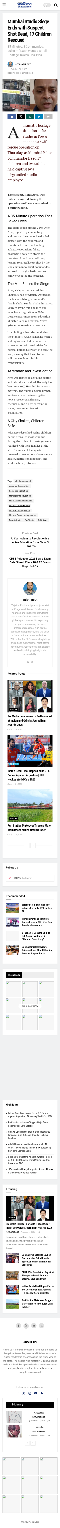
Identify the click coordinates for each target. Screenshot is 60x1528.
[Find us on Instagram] (29, 1393)
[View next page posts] (33, 845)
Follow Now (31, 1006)
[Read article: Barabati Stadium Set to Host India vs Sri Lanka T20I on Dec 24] (12, 908)
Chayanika (39, 1412)
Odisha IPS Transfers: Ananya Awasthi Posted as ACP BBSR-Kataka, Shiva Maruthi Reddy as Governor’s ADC (30, 1160)
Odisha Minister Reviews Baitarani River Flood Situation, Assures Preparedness (37, 950)
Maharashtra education (20, 496)
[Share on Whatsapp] (30, 116)
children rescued (23, 481)
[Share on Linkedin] (39, 116)
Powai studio (15, 520)
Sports (14, 764)
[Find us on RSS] (41, 1325)
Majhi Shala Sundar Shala (20, 501)
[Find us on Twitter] (26, 1326)
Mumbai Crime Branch (19, 505)
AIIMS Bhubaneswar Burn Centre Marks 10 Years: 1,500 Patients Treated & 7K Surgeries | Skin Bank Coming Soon (29, 1147)
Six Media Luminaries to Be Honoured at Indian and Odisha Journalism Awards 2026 (30, 720)
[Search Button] (56, 5)
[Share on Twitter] (21, 116)
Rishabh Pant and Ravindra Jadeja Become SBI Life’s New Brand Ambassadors (37, 922)
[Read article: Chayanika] (14, 1417)
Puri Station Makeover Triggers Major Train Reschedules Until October (38, 1303)
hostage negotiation (18, 491)
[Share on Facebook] (12, 116)
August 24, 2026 (15, 729)
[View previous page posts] (27, 845)
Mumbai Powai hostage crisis (22, 515)
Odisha (13, 709)
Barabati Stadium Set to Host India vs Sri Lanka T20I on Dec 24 (37, 908)
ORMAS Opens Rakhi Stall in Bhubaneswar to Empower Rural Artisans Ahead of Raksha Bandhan (29, 1135)
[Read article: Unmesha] (14, 1431)
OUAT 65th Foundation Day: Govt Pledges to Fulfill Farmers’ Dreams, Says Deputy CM (38, 1275)
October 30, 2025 (19, 69)
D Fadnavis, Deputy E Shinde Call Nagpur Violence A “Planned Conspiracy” (36, 936)
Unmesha (39, 1427)
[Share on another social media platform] (48, 116)
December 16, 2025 (37, 1421)
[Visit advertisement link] (30, 1067)
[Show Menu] (4, 5)
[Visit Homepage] (24, 5)
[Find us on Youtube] (33, 1325)
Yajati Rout (24, 64)
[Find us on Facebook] (18, 1325)
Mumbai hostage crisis (19, 510)
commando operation (19, 486)
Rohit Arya (42, 520)
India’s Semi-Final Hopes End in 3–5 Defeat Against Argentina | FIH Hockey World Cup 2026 (28, 775)
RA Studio (29, 520)
